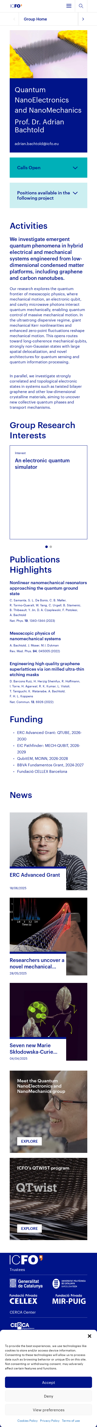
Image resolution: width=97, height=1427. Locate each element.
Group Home (35, 19)
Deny (48, 1396)
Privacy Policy (49, 1420)
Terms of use (71, 1420)
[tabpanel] (48, 492)
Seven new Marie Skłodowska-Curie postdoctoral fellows (34, 1051)
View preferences (48, 1410)
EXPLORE (29, 1141)
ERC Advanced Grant (35, 875)
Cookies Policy (27, 1420)
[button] (89, 1336)
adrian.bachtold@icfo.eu (37, 143)
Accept (48, 1382)
